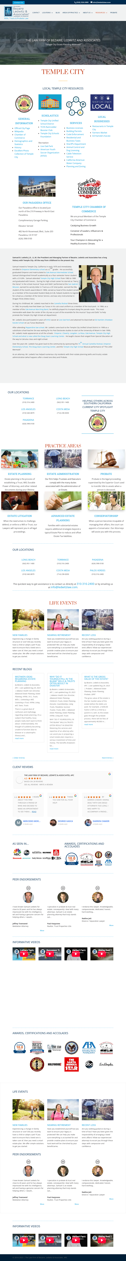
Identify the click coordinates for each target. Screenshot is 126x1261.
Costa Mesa (63, 570)
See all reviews (31, 784)
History (18, 147)
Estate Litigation (20, 515)
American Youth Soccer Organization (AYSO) (49, 152)
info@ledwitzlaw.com (64, 587)
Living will (59, 716)
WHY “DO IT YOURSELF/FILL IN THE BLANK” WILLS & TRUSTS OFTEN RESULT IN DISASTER (62, 681)
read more (19, 738)
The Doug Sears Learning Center (42, 347)
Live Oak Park (46, 146)
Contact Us (18, 3)
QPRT (93, 694)
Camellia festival (61, 303)
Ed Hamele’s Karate (101, 136)
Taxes (21, 705)
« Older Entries (19, 758)
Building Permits (74, 131)
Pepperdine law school (35, 327)
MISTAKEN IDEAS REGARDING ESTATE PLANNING (25, 679)
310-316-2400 (85, 584)
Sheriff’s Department (76, 144)
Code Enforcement (75, 134)
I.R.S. (30, 696)
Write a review (46, 784)
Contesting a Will (27, 699)
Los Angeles (28, 570)
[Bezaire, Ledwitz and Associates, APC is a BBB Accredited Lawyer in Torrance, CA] (17, 1066)
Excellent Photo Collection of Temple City (24, 153)
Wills (17, 699)
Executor (53, 704)
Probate (113, 13)
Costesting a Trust (22, 702)
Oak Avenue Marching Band (36, 309)
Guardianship (62, 704)
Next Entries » (107, 758)
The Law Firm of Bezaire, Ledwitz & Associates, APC (49, 775)
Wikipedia (19, 131)
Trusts (35, 696)
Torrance (63, 559)
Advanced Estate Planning (25, 693)
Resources (100, 13)
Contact (35, 13)
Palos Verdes (97, 570)
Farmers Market (99, 132)
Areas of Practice (70, 13)
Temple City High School (50, 278)
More (42, 931)
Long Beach (28, 559)
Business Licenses (74, 128)
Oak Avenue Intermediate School (59, 272)
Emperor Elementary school (33, 269)
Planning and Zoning (76, 166)
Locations (46, 13)
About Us (86, 13)
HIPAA (25, 696)
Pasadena (97, 559)
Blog (58, 13)
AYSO (48, 320)
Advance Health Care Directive (28, 691)
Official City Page (22, 128)
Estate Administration (63, 473)
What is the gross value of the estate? (96, 677)
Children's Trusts (56, 701)
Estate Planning (19, 473)
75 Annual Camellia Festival (90, 343)
